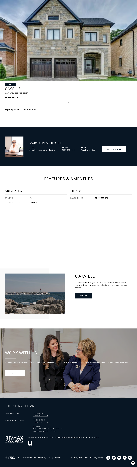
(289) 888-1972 (39, 413)
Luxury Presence (54, 457)
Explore (83, 295)
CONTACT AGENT (114, 149)
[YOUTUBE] (125, 458)
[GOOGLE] (130, 458)
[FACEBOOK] (108, 458)
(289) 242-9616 (68, 150)
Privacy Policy (96, 457)
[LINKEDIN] (119, 458)
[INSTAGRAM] (114, 458)
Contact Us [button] (15, 373)
